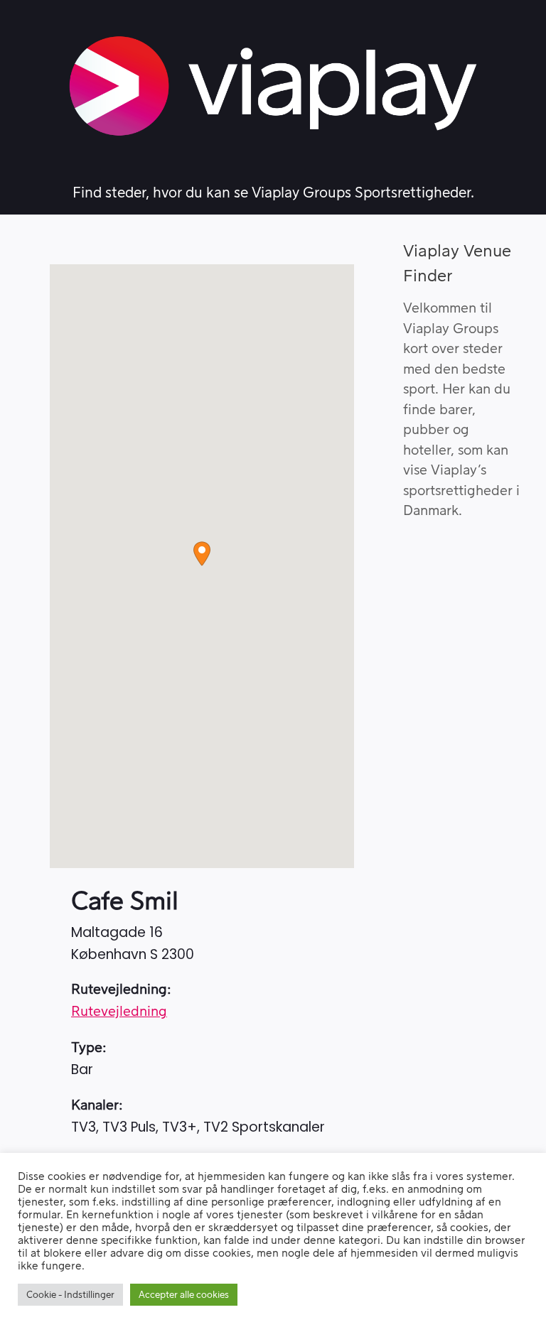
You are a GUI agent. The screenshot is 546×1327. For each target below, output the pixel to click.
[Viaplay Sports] (273, 86)
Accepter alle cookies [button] (184, 1294)
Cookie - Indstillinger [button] (70, 1294)
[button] (202, 554)
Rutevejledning (119, 1012)
